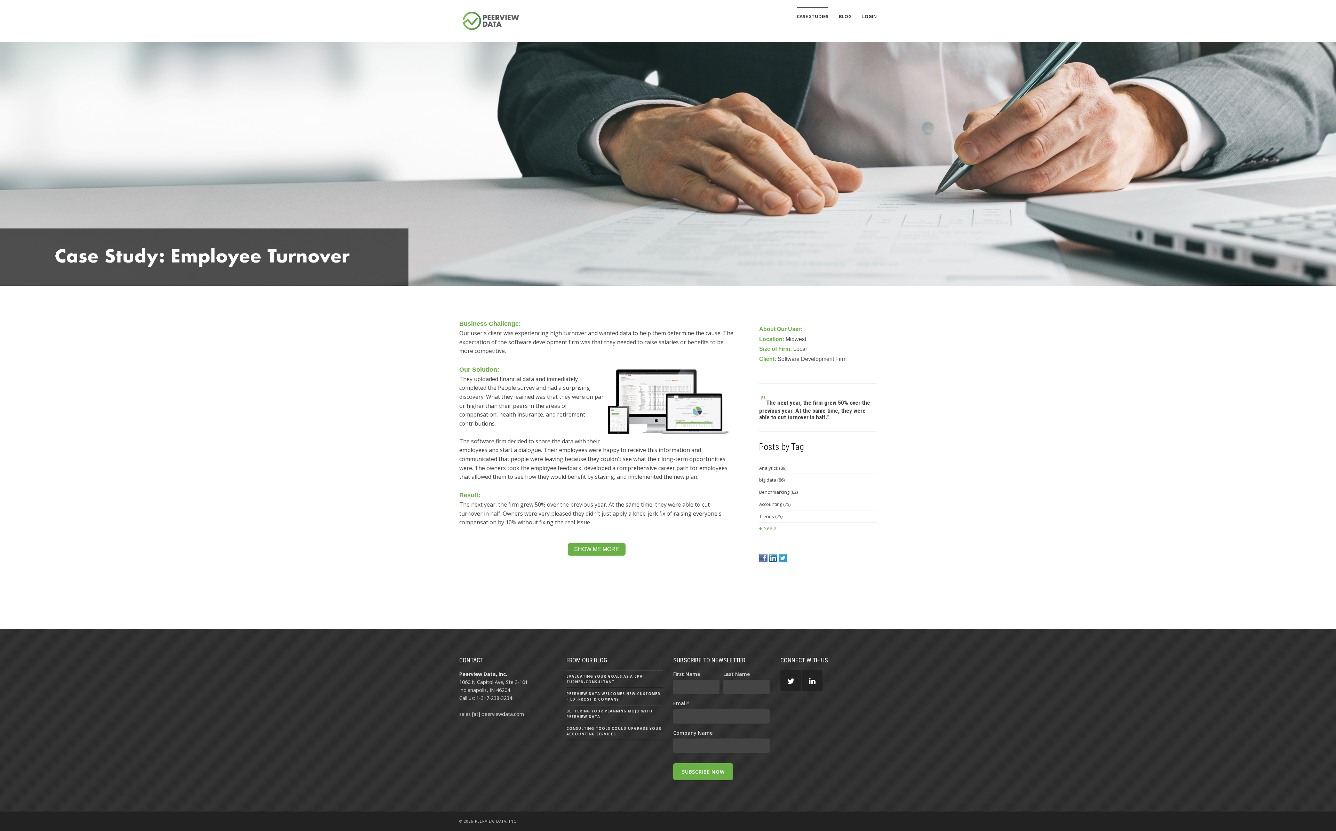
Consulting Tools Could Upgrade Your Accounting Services (613, 731)
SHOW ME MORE (596, 549)
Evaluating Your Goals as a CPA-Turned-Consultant (605, 679)
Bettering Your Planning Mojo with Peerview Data (609, 714)
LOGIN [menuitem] (869, 16)
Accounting (774, 504)
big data (772, 480)
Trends (770, 516)
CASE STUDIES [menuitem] (812, 16)
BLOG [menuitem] (845, 16)
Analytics (772, 468)
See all (771, 528)
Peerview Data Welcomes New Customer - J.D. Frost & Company (613, 696)
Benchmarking (778, 492)
